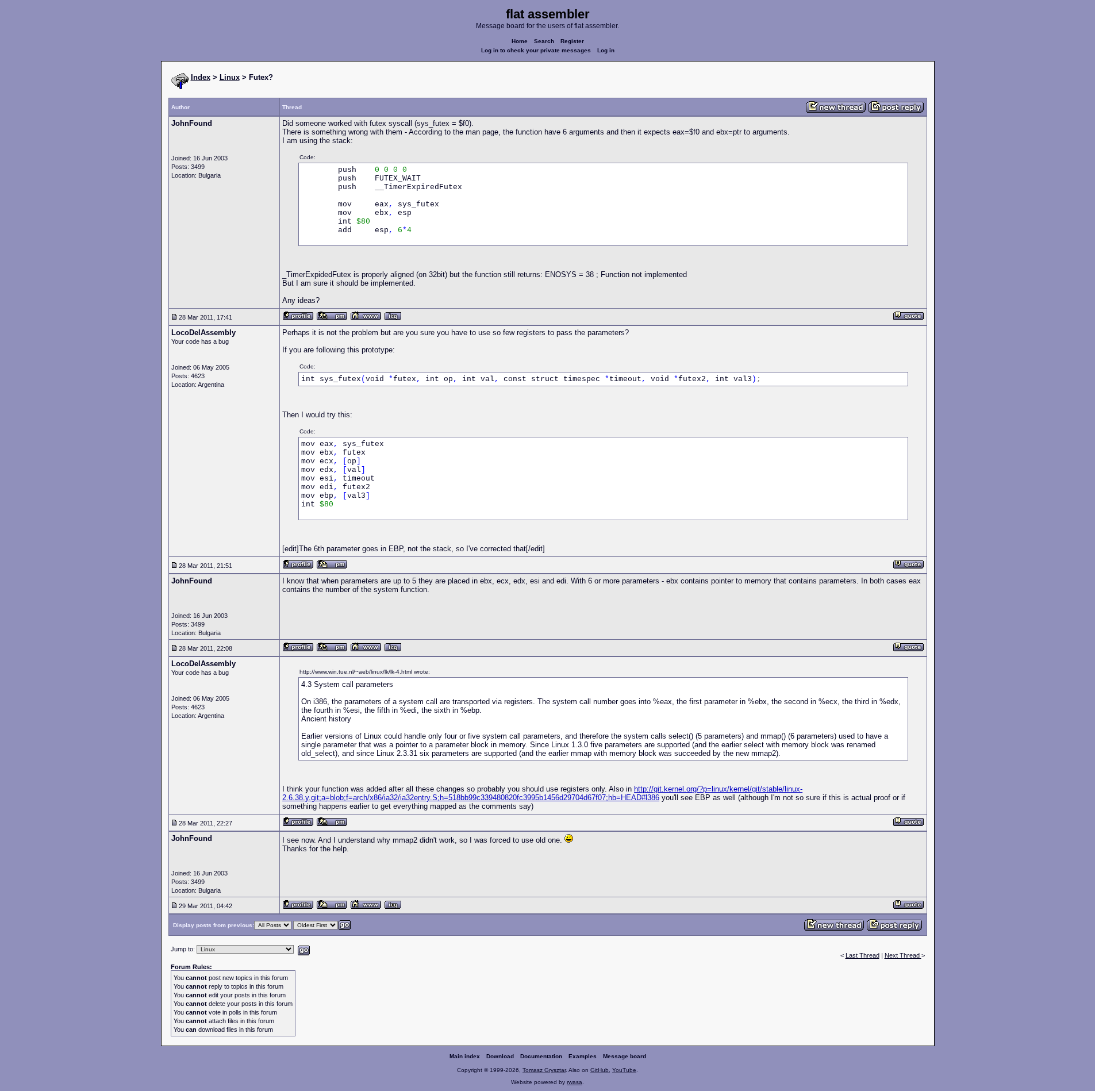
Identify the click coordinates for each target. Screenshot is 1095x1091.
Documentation (541, 1056)
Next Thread (903, 955)
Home (520, 41)
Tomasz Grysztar (544, 1070)
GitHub (599, 1070)
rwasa (574, 1082)
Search (544, 41)
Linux (230, 77)
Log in (605, 50)
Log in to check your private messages (536, 50)
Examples (582, 1056)
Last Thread (862, 955)
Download (500, 1056)
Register (572, 41)
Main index (464, 1056)
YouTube (624, 1070)
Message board (624, 1056)
